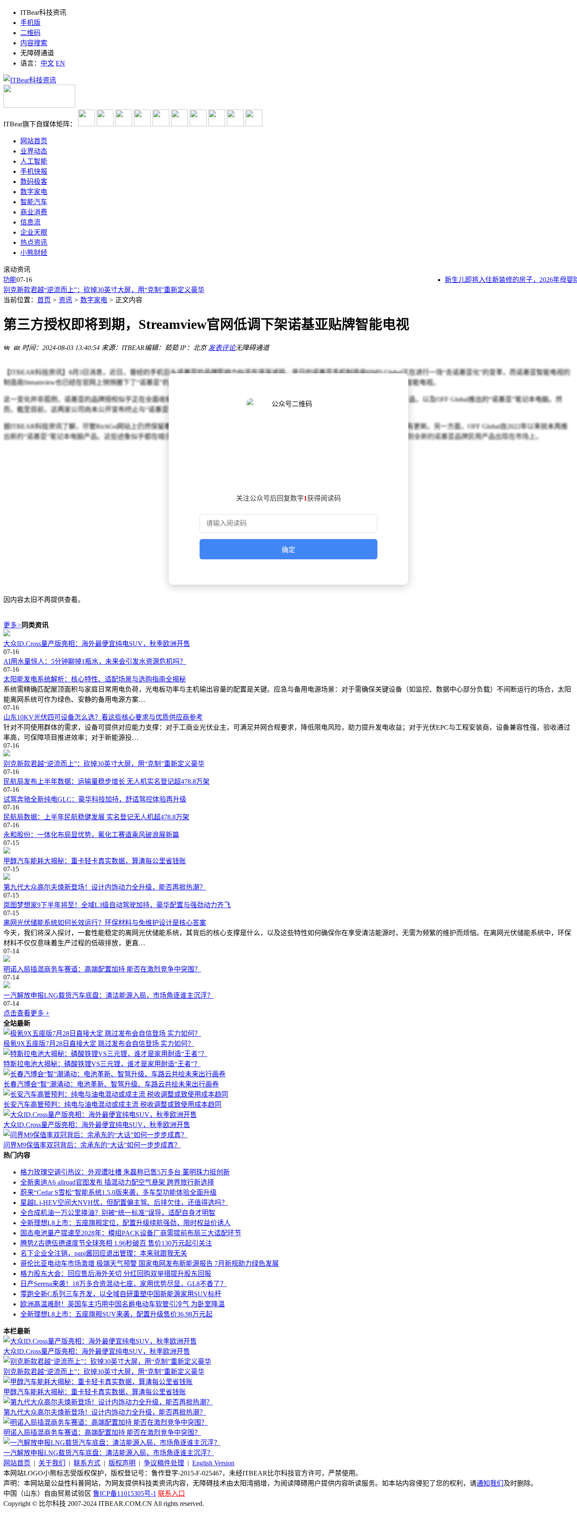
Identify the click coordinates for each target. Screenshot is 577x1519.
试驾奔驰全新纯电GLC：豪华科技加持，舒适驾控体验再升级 (94, 799)
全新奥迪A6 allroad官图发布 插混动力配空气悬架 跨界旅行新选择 (117, 1182)
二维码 (30, 32)
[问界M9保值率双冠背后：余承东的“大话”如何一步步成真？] (95, 1135)
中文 (47, 63)
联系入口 (171, 1493)
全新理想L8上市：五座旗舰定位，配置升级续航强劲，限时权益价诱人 (125, 1222)
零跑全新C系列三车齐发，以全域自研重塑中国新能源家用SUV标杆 (120, 1293)
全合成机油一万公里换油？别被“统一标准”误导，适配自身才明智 (117, 1212)
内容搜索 (33, 43)
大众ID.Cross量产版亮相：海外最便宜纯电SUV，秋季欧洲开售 (96, 643)
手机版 (30, 22)
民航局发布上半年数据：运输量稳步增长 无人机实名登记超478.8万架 (106, 781)
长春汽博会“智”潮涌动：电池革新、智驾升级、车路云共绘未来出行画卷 (111, 1084)
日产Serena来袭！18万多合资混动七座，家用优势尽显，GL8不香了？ (123, 1283)
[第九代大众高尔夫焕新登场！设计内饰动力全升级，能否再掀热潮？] (288, 877)
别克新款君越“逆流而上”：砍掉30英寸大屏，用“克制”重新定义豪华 (103, 289)
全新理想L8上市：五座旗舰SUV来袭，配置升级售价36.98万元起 (116, 1314)
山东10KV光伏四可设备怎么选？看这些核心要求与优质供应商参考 (103, 717)
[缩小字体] (17, 346)
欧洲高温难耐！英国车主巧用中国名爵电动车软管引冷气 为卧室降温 (122, 1304)
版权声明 (122, 1463)
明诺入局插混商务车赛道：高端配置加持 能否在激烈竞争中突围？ (102, 969)
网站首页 (16, 1463)
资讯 (65, 300)
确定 (288, 549)
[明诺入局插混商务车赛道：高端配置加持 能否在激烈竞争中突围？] (288, 959)
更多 (12, 625)
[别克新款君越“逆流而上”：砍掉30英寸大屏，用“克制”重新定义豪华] (288, 754)
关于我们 (51, 1463)
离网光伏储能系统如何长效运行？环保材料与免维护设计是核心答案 (104, 922)
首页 (44, 300)
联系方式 (87, 1463)
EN (60, 63)
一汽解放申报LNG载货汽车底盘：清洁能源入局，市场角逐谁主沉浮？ (108, 995)
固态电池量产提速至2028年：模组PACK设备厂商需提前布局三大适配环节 (130, 1233)
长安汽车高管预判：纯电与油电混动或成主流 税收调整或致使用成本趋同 (112, 1104)
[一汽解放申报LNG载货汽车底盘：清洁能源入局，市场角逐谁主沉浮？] (288, 985)
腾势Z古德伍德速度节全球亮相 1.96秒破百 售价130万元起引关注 (116, 1243)
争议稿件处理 (164, 1463)
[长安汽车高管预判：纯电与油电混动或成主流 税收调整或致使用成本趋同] (115, 1094)
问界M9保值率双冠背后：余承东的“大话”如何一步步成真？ (92, 1145)
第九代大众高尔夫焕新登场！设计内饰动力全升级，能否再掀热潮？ (104, 887)
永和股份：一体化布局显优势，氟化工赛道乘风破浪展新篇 (91, 834)
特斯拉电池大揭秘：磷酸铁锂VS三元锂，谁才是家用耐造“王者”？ (102, 1063)
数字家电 (93, 300)
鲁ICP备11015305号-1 (124, 1493)
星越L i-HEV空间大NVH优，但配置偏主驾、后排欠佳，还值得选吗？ (124, 1202)
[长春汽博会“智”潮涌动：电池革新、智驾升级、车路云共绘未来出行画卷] (114, 1074)
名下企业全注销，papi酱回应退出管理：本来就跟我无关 (103, 1253)
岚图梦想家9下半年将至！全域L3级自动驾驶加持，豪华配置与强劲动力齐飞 (117, 905)
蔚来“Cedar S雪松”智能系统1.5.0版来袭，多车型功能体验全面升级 (118, 1192)
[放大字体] (6, 346)
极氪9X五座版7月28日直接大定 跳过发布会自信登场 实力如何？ (98, 1043)
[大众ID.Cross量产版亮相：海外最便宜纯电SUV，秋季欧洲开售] (288, 633)
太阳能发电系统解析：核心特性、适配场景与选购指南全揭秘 (94, 679)
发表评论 (221, 347)
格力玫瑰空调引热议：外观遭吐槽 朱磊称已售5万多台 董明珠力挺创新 (125, 1172)
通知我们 (490, 1483)
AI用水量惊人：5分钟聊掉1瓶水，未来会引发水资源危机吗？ (94, 661)
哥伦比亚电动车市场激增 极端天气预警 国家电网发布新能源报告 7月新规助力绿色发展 (149, 1263)
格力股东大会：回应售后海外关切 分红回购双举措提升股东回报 (115, 1273)
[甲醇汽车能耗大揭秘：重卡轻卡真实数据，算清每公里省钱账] (288, 851)
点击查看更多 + (26, 1013)
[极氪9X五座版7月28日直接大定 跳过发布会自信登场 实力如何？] (102, 1033)
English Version (213, 1463)
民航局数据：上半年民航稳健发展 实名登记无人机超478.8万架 (96, 817)
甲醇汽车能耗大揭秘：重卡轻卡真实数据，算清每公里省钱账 (94, 861)
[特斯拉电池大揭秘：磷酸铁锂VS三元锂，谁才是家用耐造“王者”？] (105, 1053)
